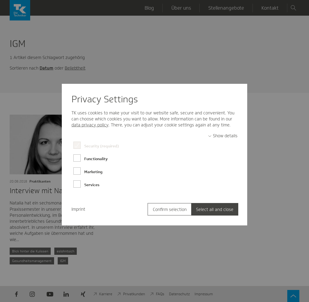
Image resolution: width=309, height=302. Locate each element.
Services (91, 184)
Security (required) (101, 146)
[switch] (223, 136)
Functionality (96, 158)
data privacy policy (89, 125)
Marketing (93, 171)
